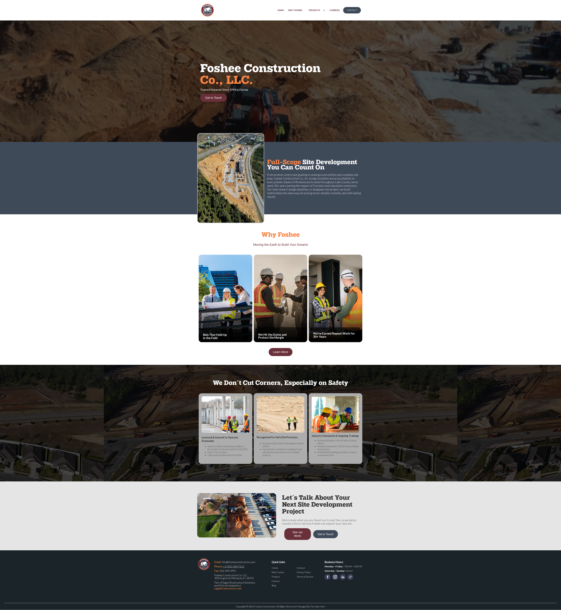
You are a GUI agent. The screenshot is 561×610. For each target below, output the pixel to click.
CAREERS (334, 10)
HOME (281, 10)
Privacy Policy (304, 572)
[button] (316, 10)
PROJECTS (314, 10)
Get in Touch (213, 97)
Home (275, 567)
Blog (274, 585)
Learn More (280, 352)
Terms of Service (305, 576)
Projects (276, 576)
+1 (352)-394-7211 (233, 566)
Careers (276, 581)
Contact (301, 567)
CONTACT (352, 10)
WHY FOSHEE (295, 10)
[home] (207, 10)
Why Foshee (278, 572)
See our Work (297, 534)
